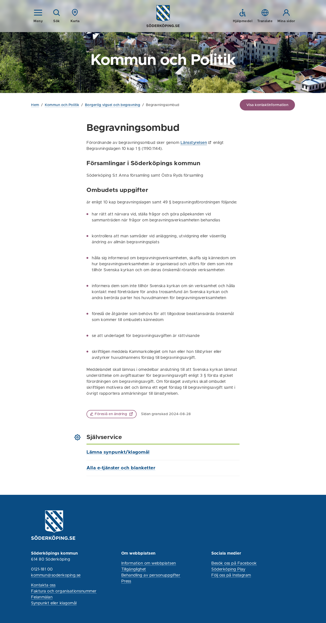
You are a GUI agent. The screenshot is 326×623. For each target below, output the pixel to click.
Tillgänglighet (133, 569)
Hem (35, 105)
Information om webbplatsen (148, 563)
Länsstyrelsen (194, 143)
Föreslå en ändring (111, 414)
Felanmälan (42, 597)
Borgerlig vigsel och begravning (112, 105)
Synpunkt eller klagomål (54, 603)
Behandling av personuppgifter (151, 575)
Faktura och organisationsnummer (64, 591)
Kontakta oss (43, 585)
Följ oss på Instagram (231, 575)
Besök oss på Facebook (234, 563)
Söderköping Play (228, 569)
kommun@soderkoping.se (56, 575)
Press (126, 581)
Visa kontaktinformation (267, 105)
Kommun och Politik (62, 105)
